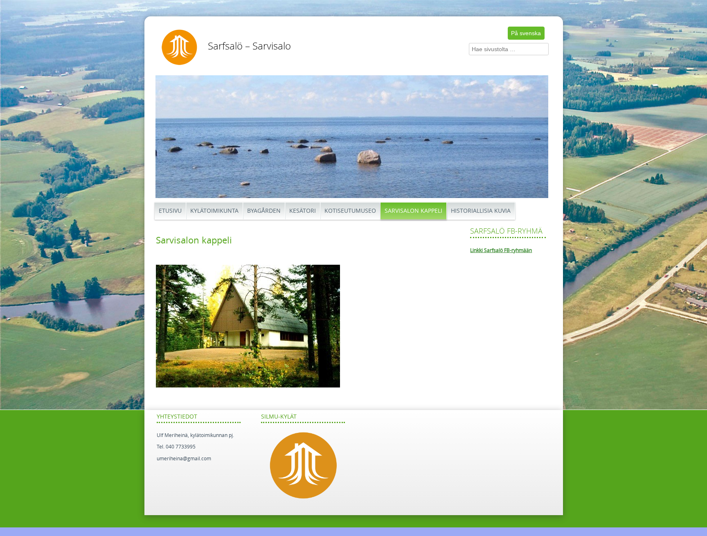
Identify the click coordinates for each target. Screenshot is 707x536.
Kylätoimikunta (214, 210)
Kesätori (302, 210)
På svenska (526, 33)
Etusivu (170, 210)
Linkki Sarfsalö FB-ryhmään (501, 250)
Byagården (264, 210)
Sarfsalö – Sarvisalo (249, 46)
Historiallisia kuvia (481, 210)
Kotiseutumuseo (350, 210)
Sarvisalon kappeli (413, 210)
